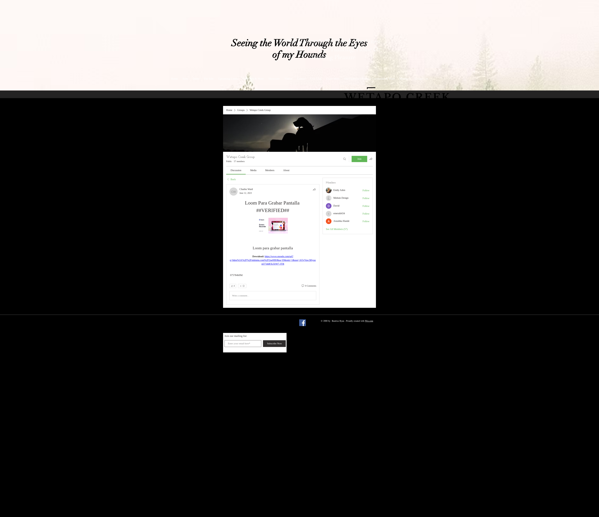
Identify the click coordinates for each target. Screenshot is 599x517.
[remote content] (273, 226)
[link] (236, 170)
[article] (272, 244)
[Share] (314, 189)
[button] (333, 79)
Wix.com (369, 320)
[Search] (344, 159)
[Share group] (371, 159)
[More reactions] (242, 286)
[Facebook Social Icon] (302, 322)
